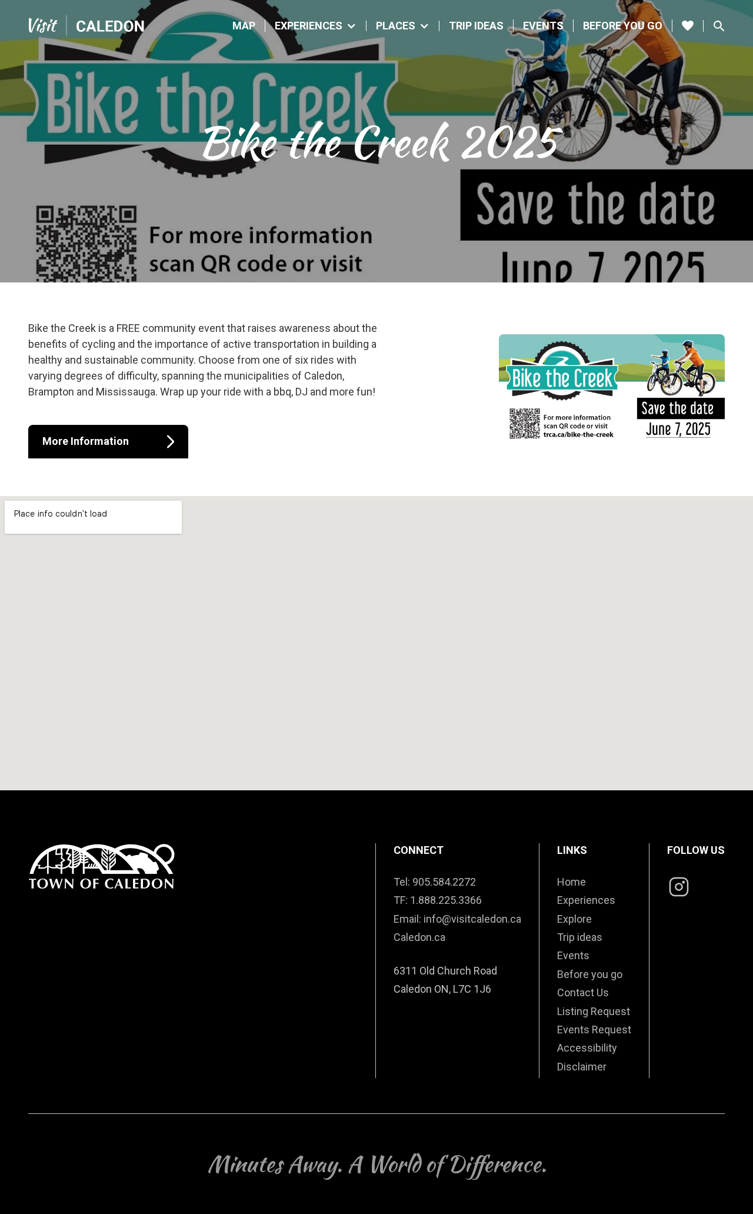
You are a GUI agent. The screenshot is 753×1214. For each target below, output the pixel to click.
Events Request (594, 1029)
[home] (87, 25)
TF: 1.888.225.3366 (438, 900)
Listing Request (593, 1011)
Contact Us (583, 992)
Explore (574, 919)
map (243, 25)
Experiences (308, 26)
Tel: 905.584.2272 (435, 882)
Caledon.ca (419, 937)
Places (395, 26)
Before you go (622, 25)
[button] (315, 26)
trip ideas (476, 25)
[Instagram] (679, 888)
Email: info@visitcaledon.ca (457, 919)
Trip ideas (579, 937)
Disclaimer (582, 1066)
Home (571, 882)
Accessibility (587, 1048)
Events (543, 25)
